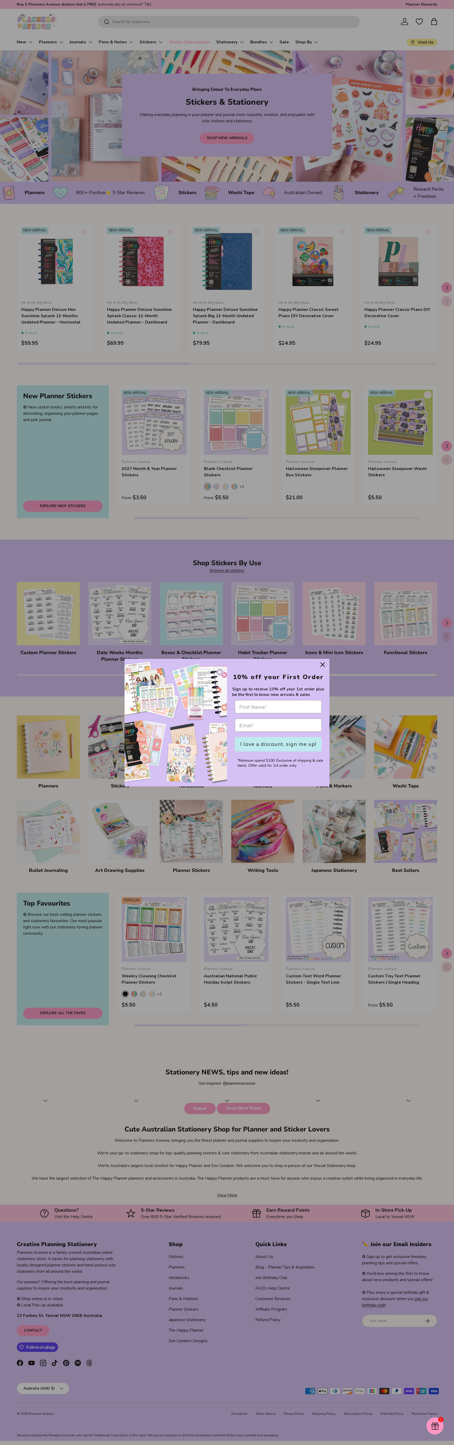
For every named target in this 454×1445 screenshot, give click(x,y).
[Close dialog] (322, 664)
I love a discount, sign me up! (278, 744)
